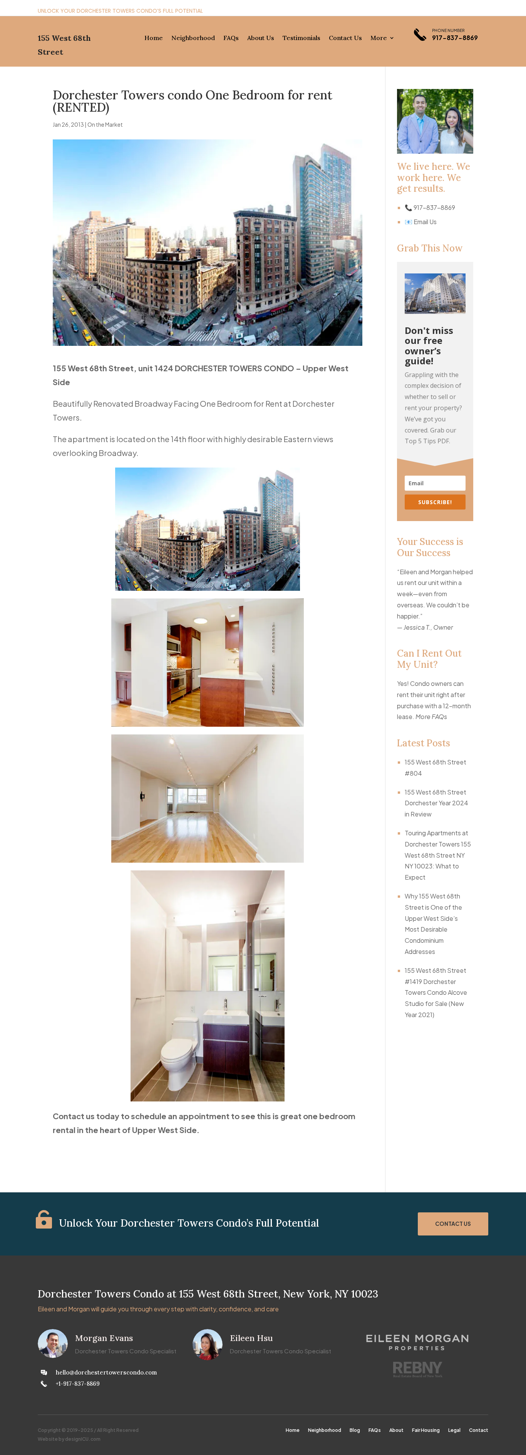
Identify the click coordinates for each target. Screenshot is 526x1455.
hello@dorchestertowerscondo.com (106, 1372)
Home (153, 38)
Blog (355, 1430)
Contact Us (345, 38)
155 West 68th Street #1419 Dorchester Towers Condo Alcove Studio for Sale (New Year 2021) (436, 992)
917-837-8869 (455, 38)
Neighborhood (193, 38)
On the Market (105, 124)
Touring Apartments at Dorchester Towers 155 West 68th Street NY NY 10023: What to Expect (438, 855)
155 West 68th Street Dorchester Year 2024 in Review (436, 803)
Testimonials (301, 38)
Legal (454, 1430)
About (396, 1430)
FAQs (231, 38)
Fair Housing (426, 1430)
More (378, 38)
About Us (260, 38)
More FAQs (431, 716)
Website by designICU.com (69, 1439)
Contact (478, 1430)
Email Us (425, 222)
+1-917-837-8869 (78, 1383)
